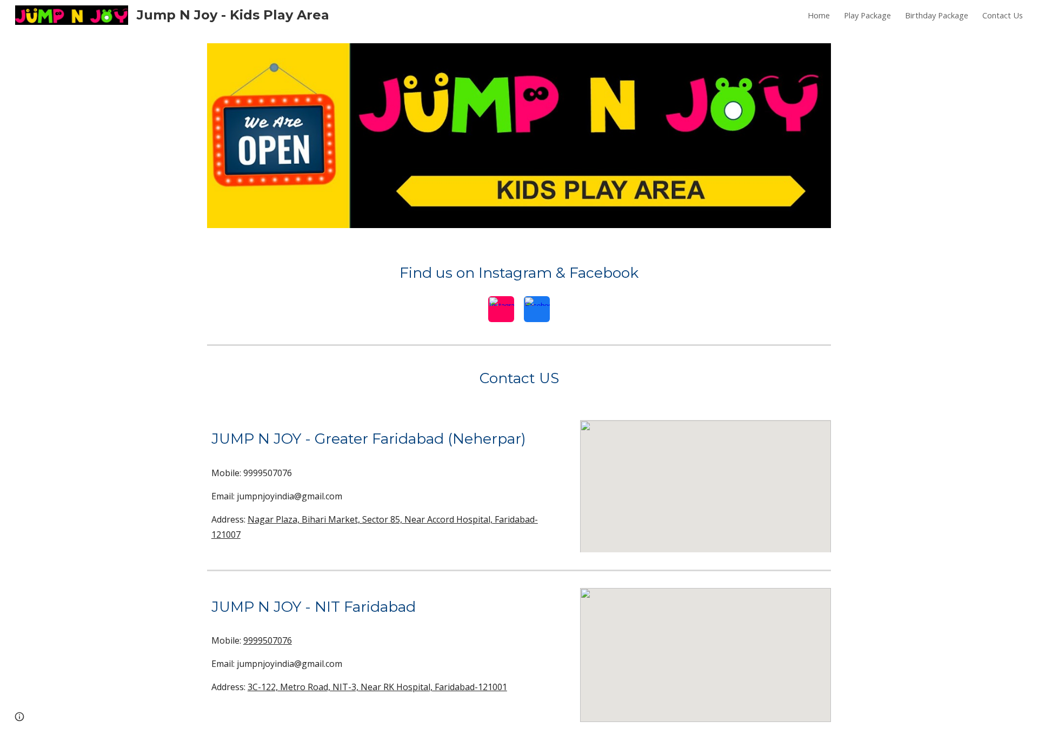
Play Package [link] (867, 15)
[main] (519, 273)
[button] (19, 716)
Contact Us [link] (1002, 15)
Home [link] (819, 15)
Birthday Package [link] (936, 15)
